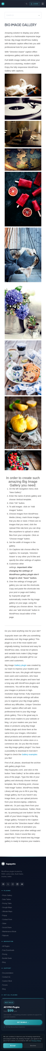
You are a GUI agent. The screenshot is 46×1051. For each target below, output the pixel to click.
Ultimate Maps (7, 911)
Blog (4, 962)
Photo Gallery (7, 895)
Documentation (7, 973)
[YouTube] (22, 884)
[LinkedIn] (17, 884)
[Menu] (43, 4)
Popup (4, 915)
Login (35, 4)
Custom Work (7, 981)
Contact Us (6, 977)
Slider (4, 923)
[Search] (27, 4)
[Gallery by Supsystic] (23, 86)
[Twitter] (8, 884)
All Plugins (5, 946)
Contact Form (7, 919)
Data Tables (6, 899)
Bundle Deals (7, 958)
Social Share (7, 927)
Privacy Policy (36, 1041)
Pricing (4, 954)
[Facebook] (3, 884)
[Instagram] (13, 884)
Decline (33, 1045)
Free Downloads (8, 950)
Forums (5, 985)
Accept (13, 1045)
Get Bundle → (23, 1022)
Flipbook (5, 935)
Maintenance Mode (9, 931)
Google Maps (7, 907)
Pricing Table (7, 903)
